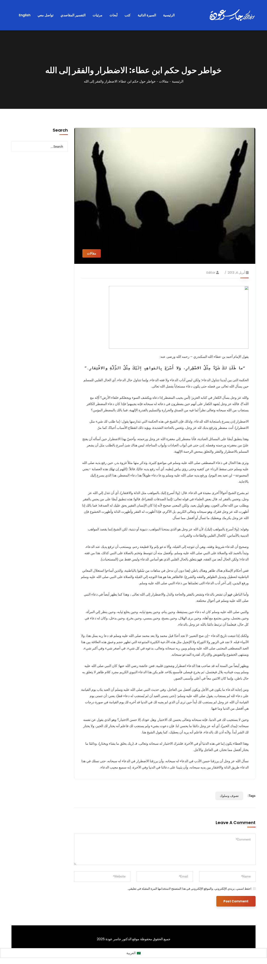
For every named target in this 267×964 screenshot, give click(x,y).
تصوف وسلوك (229, 796)
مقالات (164, 81)
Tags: (252, 796)
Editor (211, 272)
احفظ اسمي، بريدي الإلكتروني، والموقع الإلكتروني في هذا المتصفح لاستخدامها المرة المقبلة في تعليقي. (189, 888)
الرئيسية (177, 81)
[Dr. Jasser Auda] (233, 15)
